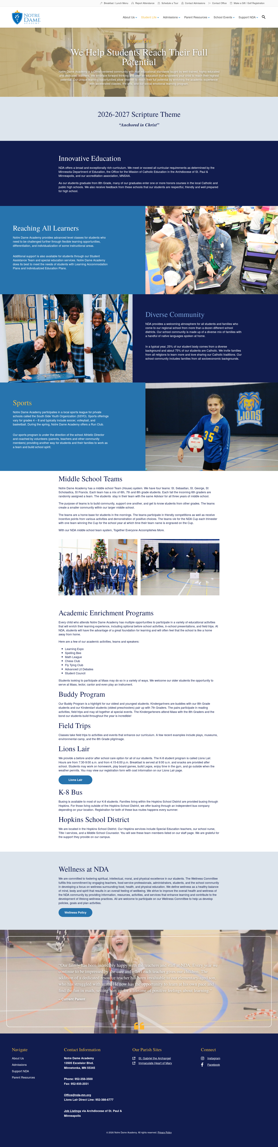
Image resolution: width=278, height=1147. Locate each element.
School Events (223, 17)
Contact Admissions (195, 3)
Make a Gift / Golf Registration (249, 3)
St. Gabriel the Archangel (155, 1058)
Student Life (149, 17)
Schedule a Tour (170, 3)
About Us (129, 17)
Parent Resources (195, 17)
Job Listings (72, 1111)
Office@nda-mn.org (77, 1095)
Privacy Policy (165, 1132)
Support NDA (247, 17)
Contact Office (219, 3)
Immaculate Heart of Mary (155, 1063)
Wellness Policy (75, 912)
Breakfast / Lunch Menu (116, 3)
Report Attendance (144, 3)
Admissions (170, 17)
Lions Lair (75, 780)
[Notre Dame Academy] (26, 17)
